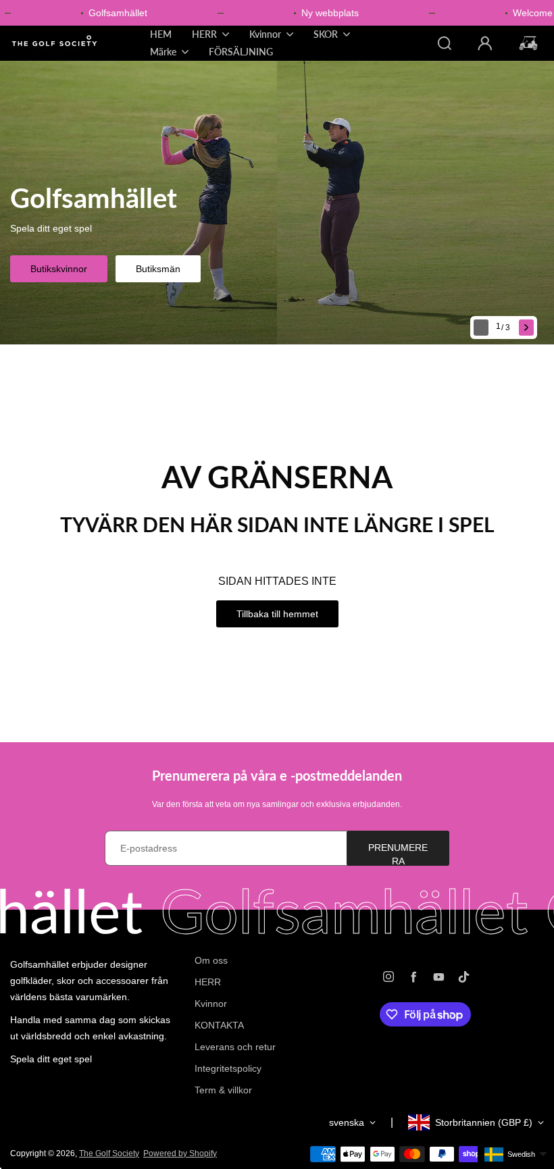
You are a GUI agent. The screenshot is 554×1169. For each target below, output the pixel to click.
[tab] (504, 327)
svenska (346, 1122)
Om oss (211, 960)
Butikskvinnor (58, 268)
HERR (208, 982)
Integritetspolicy (228, 1068)
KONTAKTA (219, 1025)
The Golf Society (109, 1153)
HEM (161, 34)
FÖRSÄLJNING (241, 51)
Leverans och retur (235, 1046)
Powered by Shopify (180, 1153)
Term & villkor (223, 1090)
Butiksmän (158, 268)
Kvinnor (211, 1003)
